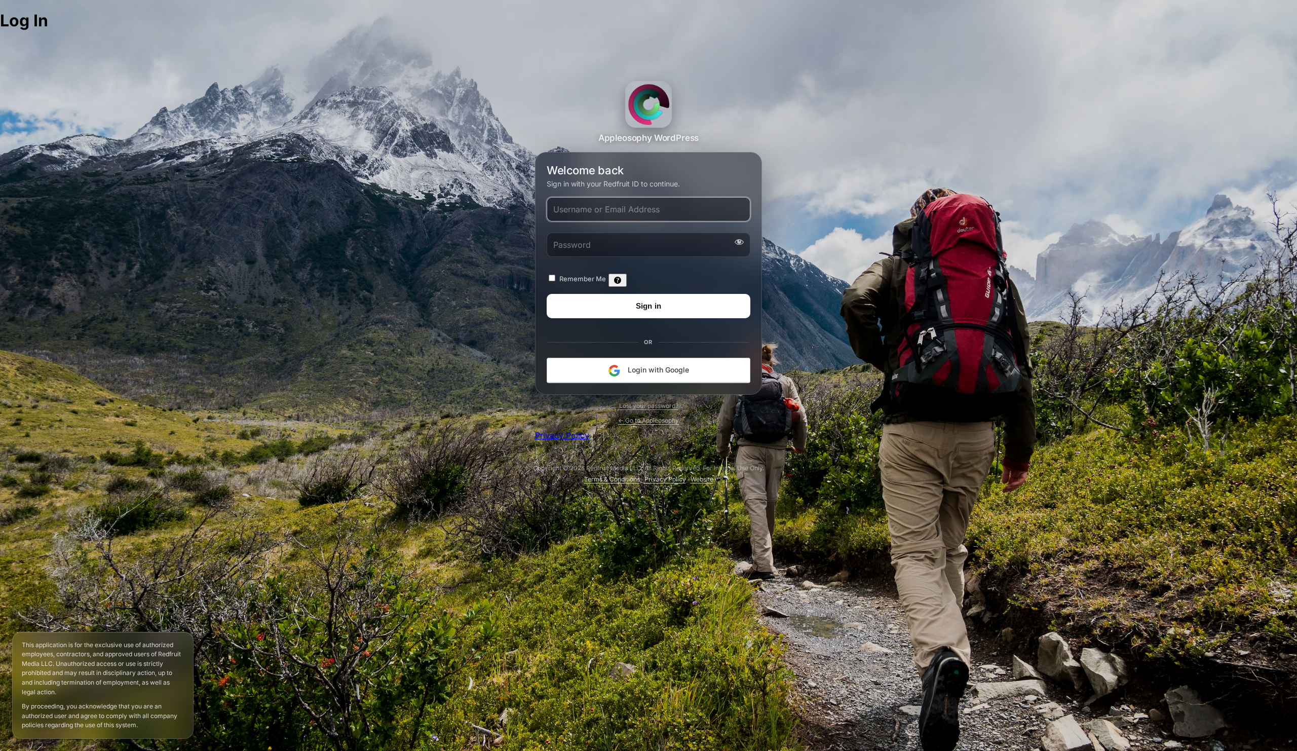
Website (702, 479)
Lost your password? (648, 405)
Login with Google (657, 369)
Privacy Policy (562, 435)
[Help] (617, 280)
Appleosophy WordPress (648, 104)
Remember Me (582, 279)
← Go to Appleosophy (648, 420)
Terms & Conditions (612, 479)
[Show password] (737, 242)
